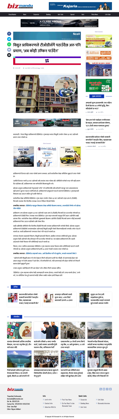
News (24, 14)
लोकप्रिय (16, 316)
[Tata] (70, 156)
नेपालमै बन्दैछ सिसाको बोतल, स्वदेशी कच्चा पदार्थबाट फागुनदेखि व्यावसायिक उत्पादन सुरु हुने (100, 344)
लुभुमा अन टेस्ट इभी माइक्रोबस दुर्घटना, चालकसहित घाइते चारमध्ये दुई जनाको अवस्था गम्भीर (100, 299)
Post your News (67, 399)
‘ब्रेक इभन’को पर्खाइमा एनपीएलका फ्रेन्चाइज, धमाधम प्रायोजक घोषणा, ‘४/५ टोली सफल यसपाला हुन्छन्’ (98, 122)
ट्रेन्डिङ (16, 286)
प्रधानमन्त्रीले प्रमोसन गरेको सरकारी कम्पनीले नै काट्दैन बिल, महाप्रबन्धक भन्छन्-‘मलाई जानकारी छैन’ (98, 139)
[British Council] (47, 61)
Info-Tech (60, 14)
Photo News (94, 14)
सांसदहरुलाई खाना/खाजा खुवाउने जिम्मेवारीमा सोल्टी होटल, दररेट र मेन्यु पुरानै (46, 373)
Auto (83, 14)
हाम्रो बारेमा (48, 399)
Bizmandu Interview (104, 403)
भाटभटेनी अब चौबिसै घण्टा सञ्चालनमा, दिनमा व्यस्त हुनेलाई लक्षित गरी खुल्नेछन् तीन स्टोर (72, 373)
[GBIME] (47, 156)
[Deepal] (59, 23)
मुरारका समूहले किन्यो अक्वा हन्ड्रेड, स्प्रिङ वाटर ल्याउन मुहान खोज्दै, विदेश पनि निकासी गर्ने (98, 373)
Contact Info (49, 403)
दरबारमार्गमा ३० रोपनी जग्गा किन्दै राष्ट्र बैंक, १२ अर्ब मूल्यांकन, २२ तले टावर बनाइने (73, 344)
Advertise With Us (50, 407)
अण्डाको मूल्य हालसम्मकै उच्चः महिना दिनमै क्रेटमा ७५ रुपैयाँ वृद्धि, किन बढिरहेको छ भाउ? (99, 105)
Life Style (107, 14)
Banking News (85, 403)
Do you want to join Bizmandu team (68, 404)
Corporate (36, 14)
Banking (48, 14)
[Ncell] (47, 36)
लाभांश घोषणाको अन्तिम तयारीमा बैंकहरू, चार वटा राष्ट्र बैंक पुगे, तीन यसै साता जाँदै (19, 344)
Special (72, 14)
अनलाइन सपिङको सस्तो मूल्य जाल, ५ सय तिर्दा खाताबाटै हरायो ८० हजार (64, 297)
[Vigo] (24, 156)
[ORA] (47, 123)
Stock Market (12, 14)
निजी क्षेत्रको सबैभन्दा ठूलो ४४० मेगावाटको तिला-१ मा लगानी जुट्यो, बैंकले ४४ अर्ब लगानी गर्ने (18, 373)
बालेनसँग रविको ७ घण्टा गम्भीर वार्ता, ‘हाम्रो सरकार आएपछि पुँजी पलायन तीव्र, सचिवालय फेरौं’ (45, 344)
